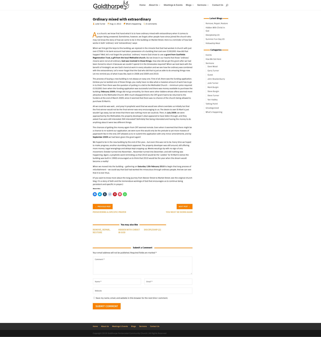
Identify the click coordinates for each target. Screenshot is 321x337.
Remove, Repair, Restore (101, 231)
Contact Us (217, 5)
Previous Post (103, 206)
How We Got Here (213, 59)
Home (142, 5)
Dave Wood (213, 66)
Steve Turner (213, 95)
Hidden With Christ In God (129, 231)
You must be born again (179, 212)
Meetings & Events (173, 5)
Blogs (188, 5)
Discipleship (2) (152, 229)
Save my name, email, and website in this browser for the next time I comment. (132, 298)
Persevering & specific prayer (109, 212)
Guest (210, 75)
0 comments (151, 24)
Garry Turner (213, 70)
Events (209, 55)
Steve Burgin (213, 91)
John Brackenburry (216, 79)
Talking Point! (212, 104)
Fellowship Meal (213, 43)
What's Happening (133, 24)
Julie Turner (100, 24)
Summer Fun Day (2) (215, 39)
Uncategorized (212, 108)
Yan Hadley (213, 99)
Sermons (201, 5)
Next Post (184, 206)
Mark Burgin (213, 87)
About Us (153, 5)
